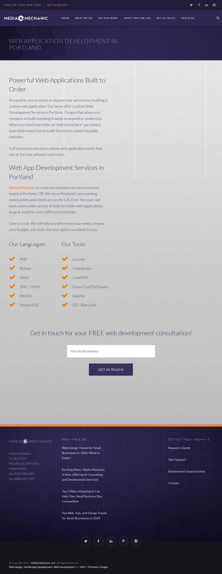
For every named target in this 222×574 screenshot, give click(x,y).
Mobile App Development (38, 567)
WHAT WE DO (84, 18)
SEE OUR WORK (108, 18)
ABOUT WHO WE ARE (137, 18)
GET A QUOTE (57, 5)
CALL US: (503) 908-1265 (22, 5)
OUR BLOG (187, 18)
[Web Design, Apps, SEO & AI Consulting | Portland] (26, 18)
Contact (173, 483)
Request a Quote (179, 448)
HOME (66, 18)
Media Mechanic (22, 187)
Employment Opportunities (186, 471)
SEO (82, 567)
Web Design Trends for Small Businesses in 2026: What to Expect (81, 453)
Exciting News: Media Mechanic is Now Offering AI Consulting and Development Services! (83, 474)
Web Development (64, 567)
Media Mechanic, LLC (43, 562)
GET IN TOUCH (166, 18)
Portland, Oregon (98, 567)
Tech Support (177, 459)
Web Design (16, 567)
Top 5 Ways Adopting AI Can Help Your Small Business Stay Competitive (82, 496)
